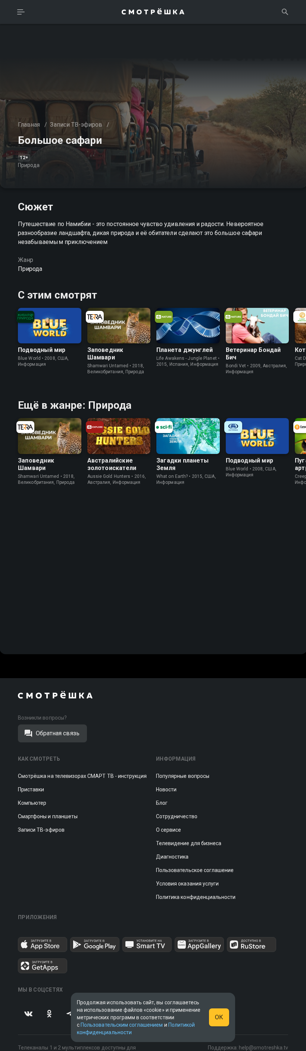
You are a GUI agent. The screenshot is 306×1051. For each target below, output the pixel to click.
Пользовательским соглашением (122, 1025)
